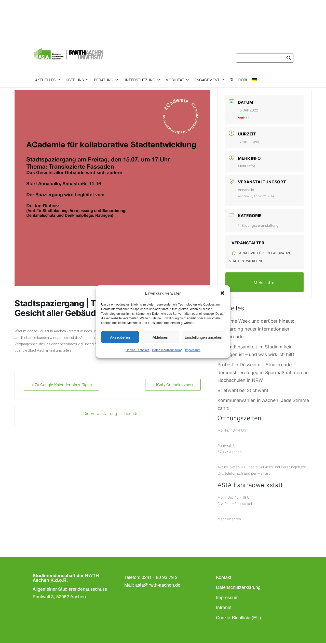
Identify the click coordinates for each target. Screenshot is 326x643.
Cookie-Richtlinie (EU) (238, 617)
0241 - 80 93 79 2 (160, 577)
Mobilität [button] (175, 79)
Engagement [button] (207, 79)
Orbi (242, 79)
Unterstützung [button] (139, 79)
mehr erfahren (229, 519)
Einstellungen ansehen (203, 337)
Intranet (224, 607)
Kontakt (223, 577)
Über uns (75, 79)
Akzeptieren (120, 337)
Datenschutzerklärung (167, 350)
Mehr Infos (246, 166)
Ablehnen (160, 337)
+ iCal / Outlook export (173, 384)
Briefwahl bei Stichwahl (243, 390)
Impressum (192, 350)
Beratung (103, 79)
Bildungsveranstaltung (260, 225)
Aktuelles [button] (45, 79)
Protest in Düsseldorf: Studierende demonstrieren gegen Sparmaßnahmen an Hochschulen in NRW (263, 372)
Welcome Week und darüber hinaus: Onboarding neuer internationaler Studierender (256, 328)
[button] (222, 293)
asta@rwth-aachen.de (157, 584)
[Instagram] (231, 79)
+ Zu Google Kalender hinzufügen (61, 384)
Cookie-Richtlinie (138, 350)
